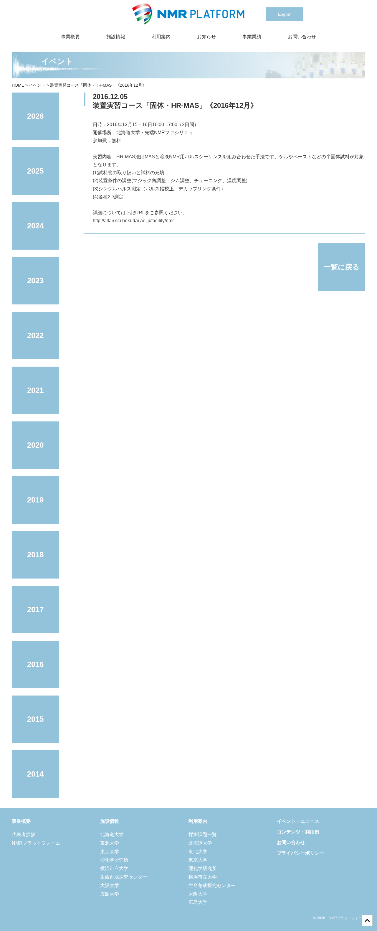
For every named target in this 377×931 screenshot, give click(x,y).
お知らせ (206, 36)
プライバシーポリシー (300, 853)
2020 (35, 445)
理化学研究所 (114, 859)
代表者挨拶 (23, 834)
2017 (35, 609)
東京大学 (109, 851)
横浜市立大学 (114, 868)
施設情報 (115, 36)
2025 (35, 171)
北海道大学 (112, 834)
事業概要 (70, 36)
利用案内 (161, 36)
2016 (35, 664)
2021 (35, 390)
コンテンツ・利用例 (298, 831)
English (285, 14)
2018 (35, 554)
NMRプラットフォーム (36, 843)
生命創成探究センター (123, 876)
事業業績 (251, 36)
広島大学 (109, 894)
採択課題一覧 (202, 834)
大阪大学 (109, 885)
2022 (35, 335)
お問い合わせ (302, 36)
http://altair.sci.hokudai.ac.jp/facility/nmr (133, 220)
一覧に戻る (342, 267)
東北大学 (109, 843)
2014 (35, 773)
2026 (35, 116)
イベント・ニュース (298, 821)
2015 (35, 719)
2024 (35, 225)
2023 (35, 280)
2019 (35, 499)
